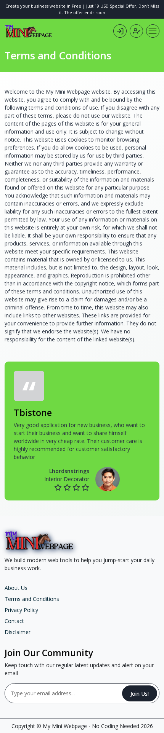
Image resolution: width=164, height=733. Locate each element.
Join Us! (139, 693)
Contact (14, 621)
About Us (16, 587)
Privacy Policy (21, 609)
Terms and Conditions (32, 598)
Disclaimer (18, 632)
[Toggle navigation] (152, 31)
